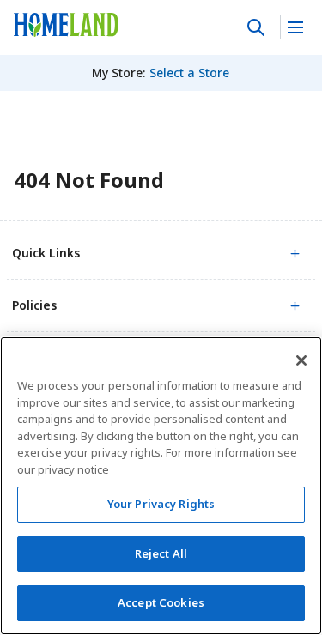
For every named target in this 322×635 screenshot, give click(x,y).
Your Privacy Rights (161, 503)
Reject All (161, 553)
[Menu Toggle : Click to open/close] (294, 27)
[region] (161, 485)
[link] (66, 25)
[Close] (301, 360)
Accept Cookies (161, 602)
